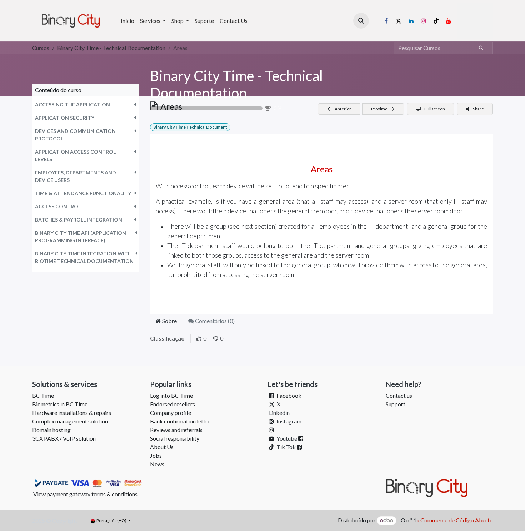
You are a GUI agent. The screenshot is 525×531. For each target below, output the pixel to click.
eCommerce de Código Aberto (455, 520)
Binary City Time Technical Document (190, 127)
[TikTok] (436, 20)
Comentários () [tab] (214, 320)
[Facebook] (386, 20)
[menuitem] (127, 21)
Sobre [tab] (169, 320)
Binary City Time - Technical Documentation (236, 84)
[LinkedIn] (411, 20)
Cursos (40, 47)
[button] (361, 21)
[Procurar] (481, 48)
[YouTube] (448, 20)
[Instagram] (423, 20)
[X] (398, 20)
